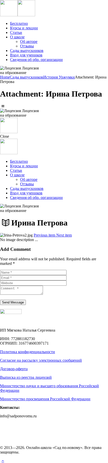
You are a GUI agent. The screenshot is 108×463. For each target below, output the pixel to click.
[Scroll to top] (3, 460)
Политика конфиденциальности (27, 352)
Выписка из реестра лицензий (26, 377)
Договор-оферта (14, 369)
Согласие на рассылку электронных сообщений (41, 360)
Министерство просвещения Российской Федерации (45, 399)
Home (5, 77)
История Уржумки (59, 77)
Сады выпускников (26, 77)
